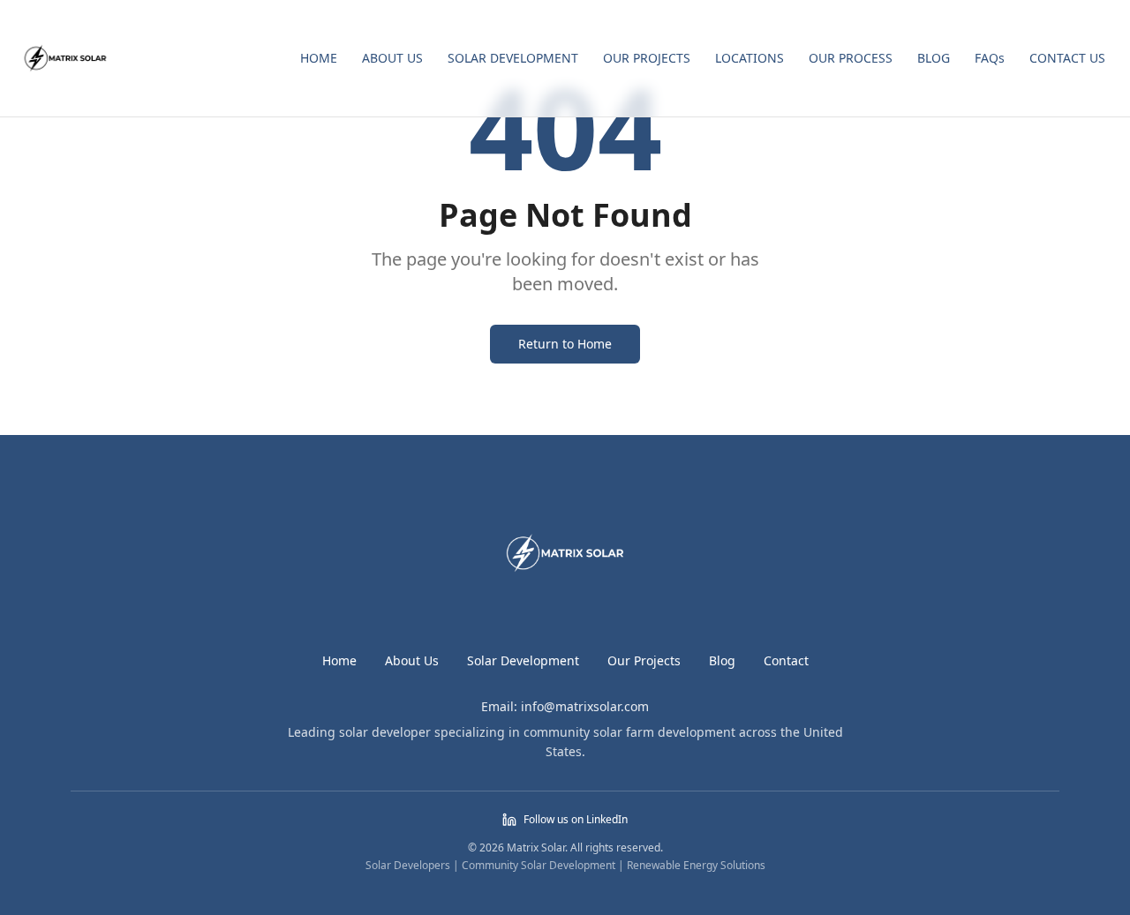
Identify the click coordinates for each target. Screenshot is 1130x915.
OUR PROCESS (851, 57)
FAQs (990, 57)
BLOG (933, 57)
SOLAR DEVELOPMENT (513, 57)
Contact (786, 660)
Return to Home (565, 343)
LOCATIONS (749, 57)
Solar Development (523, 660)
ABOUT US (392, 57)
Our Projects (644, 660)
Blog (722, 660)
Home (339, 660)
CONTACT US (1067, 57)
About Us (412, 660)
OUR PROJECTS (646, 57)
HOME (318, 57)
